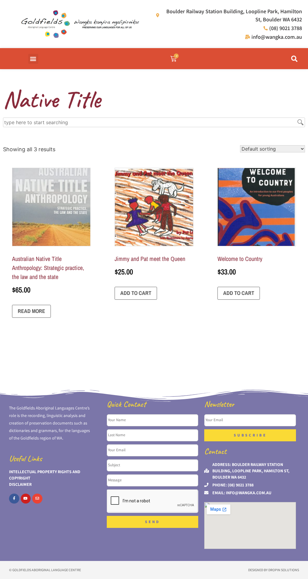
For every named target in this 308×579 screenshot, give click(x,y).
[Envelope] (37, 499)
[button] (33, 59)
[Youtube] (26, 499)
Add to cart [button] (135, 293)
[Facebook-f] (14, 499)
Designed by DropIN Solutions (273, 570)
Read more (31, 311)
